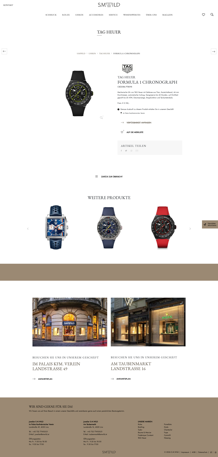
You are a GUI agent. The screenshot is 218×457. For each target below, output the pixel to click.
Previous (28, 229)
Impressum (185, 452)
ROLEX (66, 14)
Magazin (167, 14)
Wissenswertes (131, 14)
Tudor (140, 429)
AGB (194, 452)
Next (190, 229)
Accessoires (96, 14)
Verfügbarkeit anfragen (139, 122)
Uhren (79, 14)
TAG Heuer (142, 438)
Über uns (151, 14)
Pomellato (168, 424)
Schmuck (51, 14)
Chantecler (168, 429)
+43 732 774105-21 (94, 431)
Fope (166, 432)
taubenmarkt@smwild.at (98, 434)
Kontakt (8, 5)
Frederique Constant (145, 435)
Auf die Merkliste (135, 132)
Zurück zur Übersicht (112, 176)
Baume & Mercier (144, 432)
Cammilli (167, 435)
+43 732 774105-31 (40, 431)
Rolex (140, 424)
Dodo (166, 427)
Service (113, 14)
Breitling (141, 427)
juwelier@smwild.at (42, 434)
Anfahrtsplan (45, 379)
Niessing (167, 438)
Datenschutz (202, 452)
